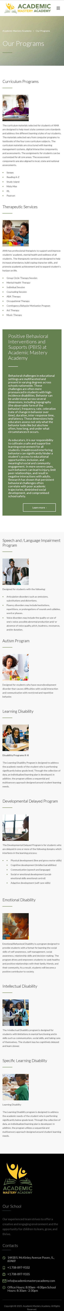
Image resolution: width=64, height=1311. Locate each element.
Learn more (38, 507)
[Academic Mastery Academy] (27, 8)
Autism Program (16, 640)
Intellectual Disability (19, 986)
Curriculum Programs (20, 81)
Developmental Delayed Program (30, 801)
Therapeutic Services (19, 206)
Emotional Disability (19, 899)
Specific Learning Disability (24, 1060)
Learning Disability (17, 711)
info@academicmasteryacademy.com (31, 1280)
